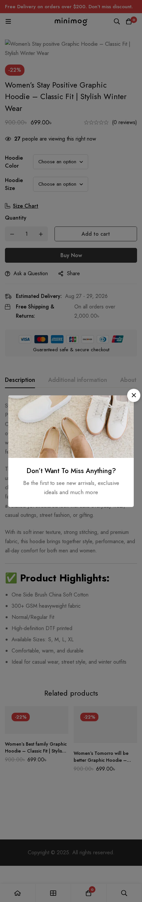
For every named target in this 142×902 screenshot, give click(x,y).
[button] (133, 395)
